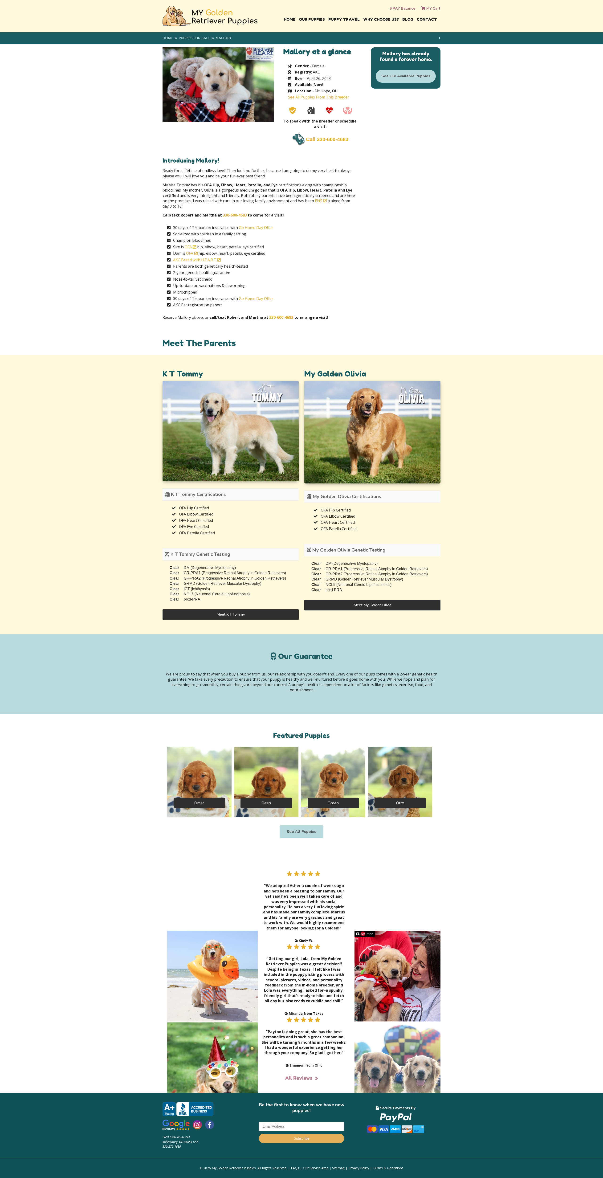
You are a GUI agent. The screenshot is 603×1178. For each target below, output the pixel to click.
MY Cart (432, 8)
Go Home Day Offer (256, 227)
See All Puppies (301, 831)
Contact (427, 19)
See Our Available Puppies (405, 76)
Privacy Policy (358, 1168)
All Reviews (298, 1078)
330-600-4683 (235, 215)
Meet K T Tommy (230, 614)
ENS (318, 200)
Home (289, 19)
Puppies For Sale (194, 38)
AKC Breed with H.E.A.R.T (194, 259)
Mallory (224, 38)
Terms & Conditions (388, 1168)
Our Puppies (312, 19)
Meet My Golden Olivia (372, 605)
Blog (407, 19)
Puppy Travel (344, 19)
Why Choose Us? (381, 19)
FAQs (295, 1168)
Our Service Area (315, 1168)
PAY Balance (404, 8)
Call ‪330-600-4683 (327, 139)
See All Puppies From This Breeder (318, 97)
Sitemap (338, 1168)
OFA (188, 247)
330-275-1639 (172, 1146)
